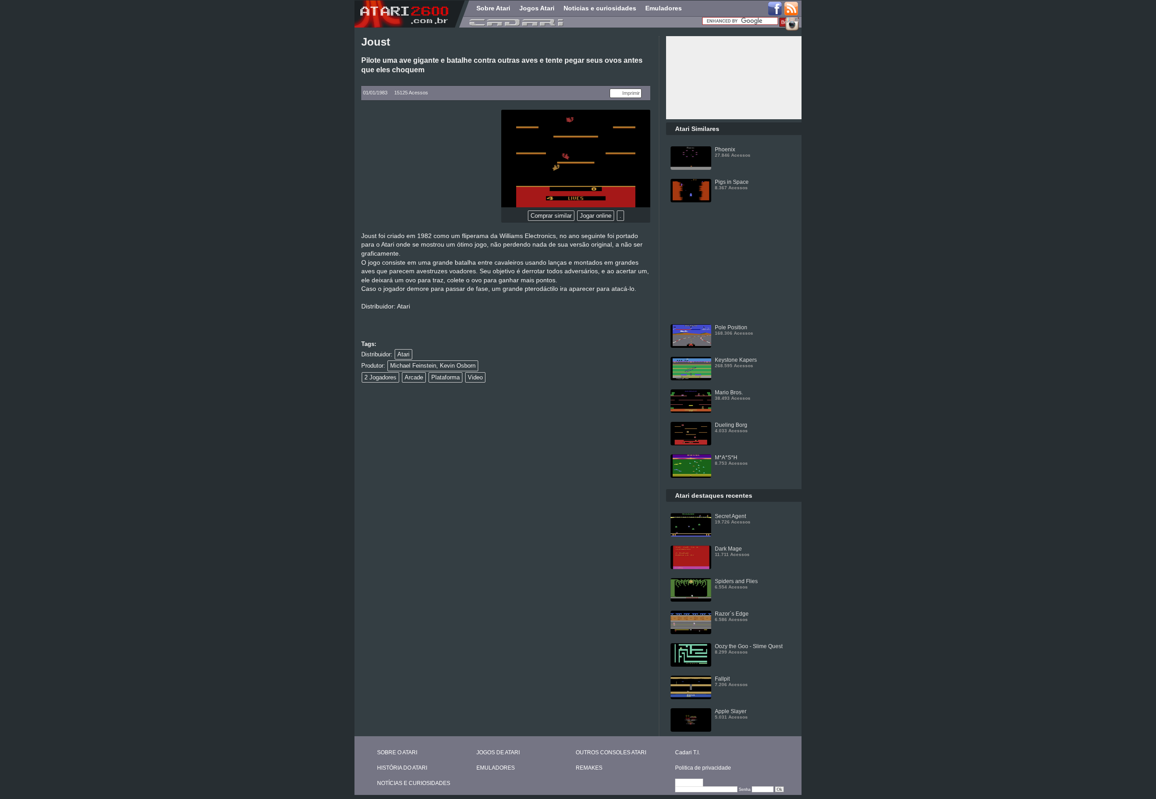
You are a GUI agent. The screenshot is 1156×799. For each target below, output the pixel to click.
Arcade (414, 377)
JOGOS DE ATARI (498, 752)
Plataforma (445, 377)
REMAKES (589, 768)
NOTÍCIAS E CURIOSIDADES (413, 783)
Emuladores (663, 8)
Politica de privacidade (703, 768)
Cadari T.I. (687, 752)
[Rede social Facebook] (775, 9)
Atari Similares (697, 128)
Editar (693, 783)
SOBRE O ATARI (397, 752)
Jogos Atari (537, 8)
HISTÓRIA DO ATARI (402, 768)
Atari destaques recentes (713, 495)
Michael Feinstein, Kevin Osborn (432, 365)
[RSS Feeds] (791, 9)
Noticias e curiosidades (600, 8)
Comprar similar (551, 215)
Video (475, 377)
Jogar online (595, 215)
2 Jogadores (380, 377)
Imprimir (631, 93)
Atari (403, 354)
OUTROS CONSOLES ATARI (611, 752)
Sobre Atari (493, 8)
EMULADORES (495, 768)
